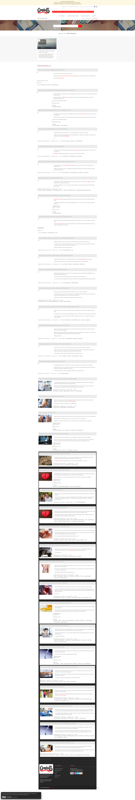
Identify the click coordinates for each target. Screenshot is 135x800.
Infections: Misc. (71, 718)
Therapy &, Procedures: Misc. (71, 681)
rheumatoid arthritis (61, 78)
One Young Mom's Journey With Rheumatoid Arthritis (51, 490)
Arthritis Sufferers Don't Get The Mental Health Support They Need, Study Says (56, 255)
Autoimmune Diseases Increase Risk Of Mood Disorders (51, 178)
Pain (64, 338)
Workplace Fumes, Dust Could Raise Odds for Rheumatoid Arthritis (53, 433)
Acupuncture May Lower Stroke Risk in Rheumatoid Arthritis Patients (54, 288)
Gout (63, 430)
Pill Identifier (71, 6)
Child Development (51, 754)
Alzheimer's (57, 539)
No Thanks (9, 797)
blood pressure (75, 150)
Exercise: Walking (63, 700)
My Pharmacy (62, 15)
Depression (44, 190)
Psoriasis (65, 190)
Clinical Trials (84, 640)
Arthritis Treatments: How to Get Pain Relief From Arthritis (51, 396)
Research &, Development (80, 539)
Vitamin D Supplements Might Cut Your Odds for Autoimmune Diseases (55, 603)
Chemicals (61, 390)
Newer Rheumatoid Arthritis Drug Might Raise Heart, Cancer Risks (54, 625)
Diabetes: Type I (87, 319)
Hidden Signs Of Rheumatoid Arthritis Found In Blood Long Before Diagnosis (54, 110)
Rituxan (64, 681)
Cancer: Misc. (89, 640)
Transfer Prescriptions (73, 15)
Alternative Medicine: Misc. (43, 301)
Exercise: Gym (86, 172)
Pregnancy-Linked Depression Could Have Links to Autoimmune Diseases (55, 344)
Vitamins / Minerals (89, 620)
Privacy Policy (57, 776)
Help (67, 6)
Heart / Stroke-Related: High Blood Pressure (77, 519)
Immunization (57, 663)
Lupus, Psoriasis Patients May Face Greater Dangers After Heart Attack (55, 470)
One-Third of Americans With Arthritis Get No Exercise (52, 686)
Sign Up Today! (88, 6)
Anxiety (40, 190)
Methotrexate (56, 153)
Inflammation (44, 84)
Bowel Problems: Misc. (58, 556)
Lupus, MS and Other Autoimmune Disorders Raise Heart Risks (53, 507)
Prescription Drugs (68, 282)
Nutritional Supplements (70, 620)
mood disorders (80, 259)
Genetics (62, 464)
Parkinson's (63, 597)
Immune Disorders (57, 125)
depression (89, 181)
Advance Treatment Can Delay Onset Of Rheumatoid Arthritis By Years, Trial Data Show (56, 90)
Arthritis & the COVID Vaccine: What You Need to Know (52, 647)
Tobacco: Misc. (87, 754)
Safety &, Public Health (68, 663)
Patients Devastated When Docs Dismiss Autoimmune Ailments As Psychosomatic (56, 238)
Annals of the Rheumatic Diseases (67, 75)
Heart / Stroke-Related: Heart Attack (63, 486)
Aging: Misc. (73, 140)
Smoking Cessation (67, 390)
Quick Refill (76, 6)
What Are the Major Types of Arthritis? (47, 412)
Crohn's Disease (57, 464)
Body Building (80, 172)
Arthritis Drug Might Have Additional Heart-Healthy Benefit (51, 146)
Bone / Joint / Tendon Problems (87, 698)
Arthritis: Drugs (79, 156)
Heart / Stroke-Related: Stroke (53, 301)
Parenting (66, 754)
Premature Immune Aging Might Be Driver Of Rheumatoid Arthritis (53, 129)
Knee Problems (66, 576)
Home (83, 18)
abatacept (64, 97)
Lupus (62, 190)
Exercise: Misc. (57, 700)
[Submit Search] (80, 26)
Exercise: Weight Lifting (73, 172)
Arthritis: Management (63, 407)
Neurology (66, 539)
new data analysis (63, 695)
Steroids (82, 576)
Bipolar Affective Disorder (71, 190)
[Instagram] (96, 6)
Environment (56, 390)
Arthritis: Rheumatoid (55, 84)
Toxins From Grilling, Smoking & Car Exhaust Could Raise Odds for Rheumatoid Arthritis (58, 378)
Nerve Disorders (68, 597)
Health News (58, 28)
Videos (65, 28)
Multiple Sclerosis (49, 190)
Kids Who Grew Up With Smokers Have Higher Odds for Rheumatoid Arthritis (57, 742)
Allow (4, 797)
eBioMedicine (67, 136)
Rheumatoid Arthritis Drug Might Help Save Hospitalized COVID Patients (56, 706)
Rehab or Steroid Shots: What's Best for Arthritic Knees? (52, 561)
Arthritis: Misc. (82, 264)
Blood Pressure (66, 156)
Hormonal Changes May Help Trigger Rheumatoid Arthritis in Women (54, 325)
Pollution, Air (49, 84)
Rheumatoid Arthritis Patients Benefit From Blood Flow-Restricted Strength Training (56, 161)
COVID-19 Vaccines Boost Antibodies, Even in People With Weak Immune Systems (58, 723)
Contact (94, 15)
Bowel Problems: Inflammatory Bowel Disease (83, 190)
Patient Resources (85, 15)
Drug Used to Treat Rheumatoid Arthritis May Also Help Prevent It (53, 269)
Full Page (38, 84)
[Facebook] (94, 6)
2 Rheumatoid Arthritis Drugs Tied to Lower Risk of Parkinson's (53, 583)
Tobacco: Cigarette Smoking (79, 754)
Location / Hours (82, 6)
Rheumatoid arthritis (57, 199)
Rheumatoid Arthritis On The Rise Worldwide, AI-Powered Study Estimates (54, 195)
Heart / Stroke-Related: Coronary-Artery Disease (62, 519)
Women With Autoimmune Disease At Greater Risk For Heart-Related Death (55, 216)
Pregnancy (65, 355)
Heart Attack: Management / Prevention (64, 521)
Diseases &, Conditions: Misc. (80, 620)
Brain (86, 539)
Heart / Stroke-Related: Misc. (76, 640)
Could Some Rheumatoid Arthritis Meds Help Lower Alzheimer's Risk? (55, 526)
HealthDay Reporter (57, 205)
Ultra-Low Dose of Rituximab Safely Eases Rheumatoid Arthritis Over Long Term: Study (59, 667)
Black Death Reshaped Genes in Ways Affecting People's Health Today (55, 453)
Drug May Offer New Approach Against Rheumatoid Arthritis (52, 361)
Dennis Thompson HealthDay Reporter (59, 100)
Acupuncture (61, 301)
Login (92, 6)
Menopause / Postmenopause (77, 338)
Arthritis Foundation (72, 401)
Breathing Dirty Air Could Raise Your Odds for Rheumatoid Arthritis (54, 545)
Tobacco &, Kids (71, 754)
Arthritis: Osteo (73, 430)
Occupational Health (70, 450)
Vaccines (62, 663)
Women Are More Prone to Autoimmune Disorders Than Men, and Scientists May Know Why (59, 306)
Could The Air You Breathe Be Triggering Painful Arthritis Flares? (51, 70)
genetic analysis (58, 460)
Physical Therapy (60, 576)
